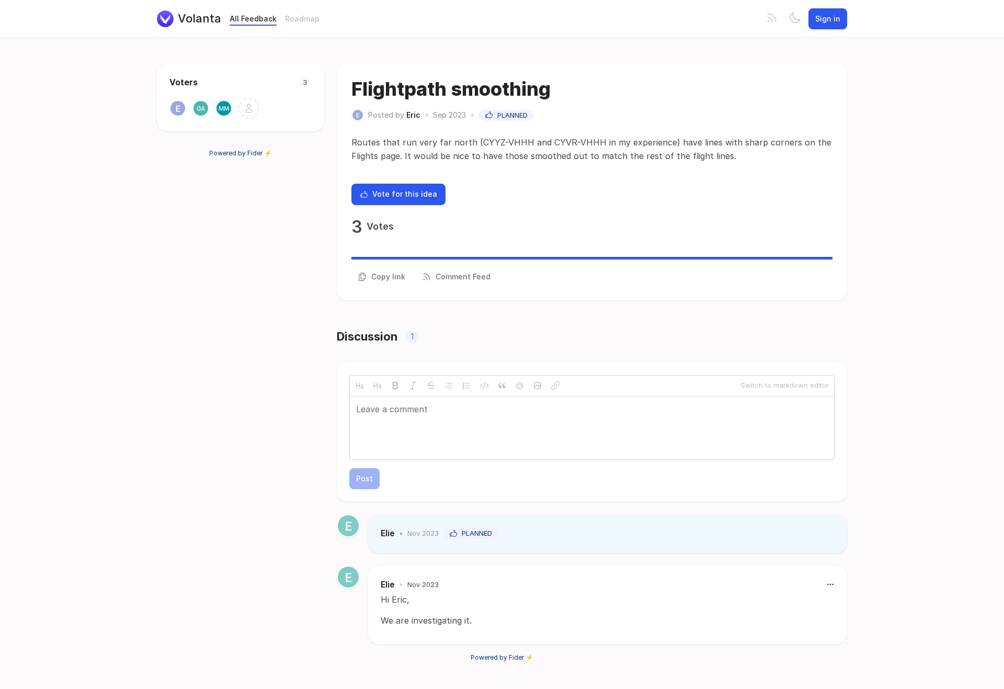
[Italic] (413, 385)
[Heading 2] (360, 385)
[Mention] (520, 385)
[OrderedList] (466, 385)
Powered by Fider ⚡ (240, 153)
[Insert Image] (537, 385)
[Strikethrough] (431, 385)
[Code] (484, 385)
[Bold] (395, 385)
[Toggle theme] (794, 19)
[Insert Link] (555, 385)
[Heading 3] (377, 385)
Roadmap (302, 18)
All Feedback (253, 18)
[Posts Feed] (771, 19)
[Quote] (502, 385)
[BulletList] (449, 385)
